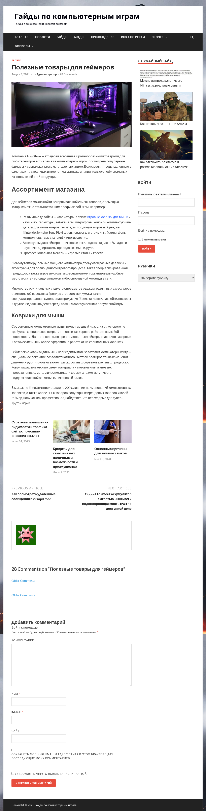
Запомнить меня (153, 239)
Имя (15, 693)
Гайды (62, 37)
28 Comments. (69, 74)
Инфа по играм (133, 37)
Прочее (158, 37)
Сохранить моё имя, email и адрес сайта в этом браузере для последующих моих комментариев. (62, 756)
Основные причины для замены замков (110, 451)
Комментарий (22, 640)
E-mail (17, 712)
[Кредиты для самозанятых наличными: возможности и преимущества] (71, 444)
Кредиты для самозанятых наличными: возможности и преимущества (65, 457)
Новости (42, 37)
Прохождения (102, 37)
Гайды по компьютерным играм (77, 16)
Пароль (143, 212)
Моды (79, 37)
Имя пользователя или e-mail (159, 194)
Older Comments (23, 580)
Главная (21, 37)
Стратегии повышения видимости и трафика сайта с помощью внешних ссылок (29, 428)
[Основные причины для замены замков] (113, 444)
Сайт (15, 731)
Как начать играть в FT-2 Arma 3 (163, 124)
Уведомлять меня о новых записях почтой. (51, 773)
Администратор (46, 74)
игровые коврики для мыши (107, 217)
